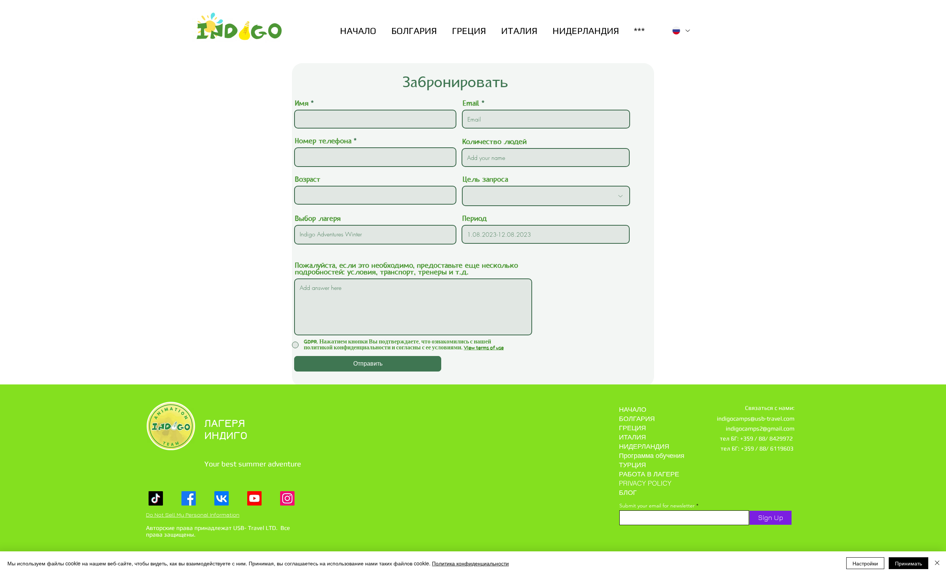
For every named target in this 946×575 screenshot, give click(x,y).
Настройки (865, 563)
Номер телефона (323, 141)
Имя (302, 103)
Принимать (908, 563)
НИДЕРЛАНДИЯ (644, 446)
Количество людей (494, 142)
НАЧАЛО (632, 409)
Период (474, 219)
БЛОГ (628, 492)
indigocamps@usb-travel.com (755, 418)
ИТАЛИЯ (632, 437)
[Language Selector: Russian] (681, 30)
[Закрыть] (937, 563)
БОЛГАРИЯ (637, 418)
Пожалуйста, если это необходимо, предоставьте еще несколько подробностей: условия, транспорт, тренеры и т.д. (406, 269)
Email (471, 103)
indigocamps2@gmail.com (760, 428)
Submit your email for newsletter (657, 505)
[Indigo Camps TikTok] (156, 498)
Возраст (307, 180)
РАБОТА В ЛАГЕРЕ (649, 474)
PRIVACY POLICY (645, 483)
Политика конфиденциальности (470, 563)
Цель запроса (485, 180)
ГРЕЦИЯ (632, 428)
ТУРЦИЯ (632, 465)
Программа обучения (651, 455)
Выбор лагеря (318, 219)
